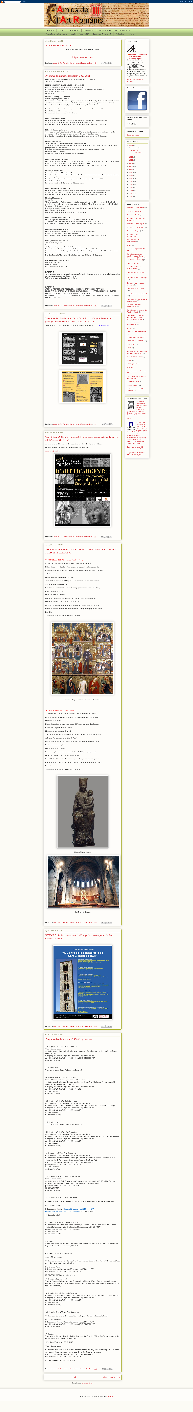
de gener (134, 148)
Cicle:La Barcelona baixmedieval (133, 324)
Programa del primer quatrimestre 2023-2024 (67, 75)
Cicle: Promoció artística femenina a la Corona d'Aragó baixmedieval (135, 317)
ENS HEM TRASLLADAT (58, 45)
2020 (131, 166)
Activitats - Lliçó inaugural (136, 224)
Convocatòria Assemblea (135, 341)
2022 (131, 160)
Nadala (129, 360)
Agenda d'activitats (105, 30)
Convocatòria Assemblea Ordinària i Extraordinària (136, 448)
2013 (131, 187)
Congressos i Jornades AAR (102, 34)
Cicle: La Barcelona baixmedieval (134, 305)
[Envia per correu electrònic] (102, 63)
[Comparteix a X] (106, 63)
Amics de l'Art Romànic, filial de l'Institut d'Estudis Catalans (138, 56)
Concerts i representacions (136, 332)
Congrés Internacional (135, 337)
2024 (131, 145)
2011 (131, 193)
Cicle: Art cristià (132, 263)
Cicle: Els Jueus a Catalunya (137, 277)
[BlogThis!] (104, 63)
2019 (131, 169)
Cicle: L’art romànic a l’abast (137, 294)
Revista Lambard (133, 385)
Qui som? (62, 30)
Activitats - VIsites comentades (133, 235)
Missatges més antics (111, 1377)
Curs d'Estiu (131, 344)
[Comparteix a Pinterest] (111, 63)
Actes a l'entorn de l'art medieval (56, 34)
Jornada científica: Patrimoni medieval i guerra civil (137, 352)
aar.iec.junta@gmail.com (53, 451)
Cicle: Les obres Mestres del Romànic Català (137, 311)
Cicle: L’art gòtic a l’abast (135, 288)
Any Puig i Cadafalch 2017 (80, 34)
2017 (131, 175)
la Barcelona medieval (135, 357)
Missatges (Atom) (87, 1383)
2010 (131, 196)
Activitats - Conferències (135, 208)
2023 (131, 157)
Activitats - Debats (133, 215)
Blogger (110, 1396)
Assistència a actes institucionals (133, 240)
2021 (131, 163)
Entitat (129, 348)
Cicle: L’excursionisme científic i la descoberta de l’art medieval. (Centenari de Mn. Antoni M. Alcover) (137, 257)
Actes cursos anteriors (122, 30)
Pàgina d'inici (50, 30)
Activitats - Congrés (134, 211)
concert (129, 328)
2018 (131, 172)
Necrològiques (132, 364)
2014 (131, 184)
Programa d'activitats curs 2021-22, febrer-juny (136, 453)
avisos (129, 245)
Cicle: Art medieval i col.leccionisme (134, 268)
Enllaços (131, 34)
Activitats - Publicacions (135, 227)
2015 (131, 181)
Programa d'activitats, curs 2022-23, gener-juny (68, 1039)
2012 (131, 190)
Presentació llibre (133, 382)
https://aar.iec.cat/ (82, 57)
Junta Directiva (74, 30)
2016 (131, 178)
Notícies (130, 367)
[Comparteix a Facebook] (109, 63)
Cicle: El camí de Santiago (136, 272)
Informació (130, 419)
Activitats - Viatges (133, 231)
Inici (74, 1377)
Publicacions (120, 34)
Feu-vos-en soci (89, 30)
